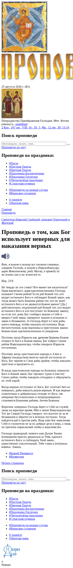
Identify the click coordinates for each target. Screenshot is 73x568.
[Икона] (11, 117)
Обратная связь (18, 203)
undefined (21, 124)
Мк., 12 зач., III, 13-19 (55, 127)
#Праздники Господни (23, 176)
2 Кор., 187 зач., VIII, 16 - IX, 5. (21, 127)
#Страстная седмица (22, 183)
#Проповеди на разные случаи (28, 189)
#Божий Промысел (21, 453)
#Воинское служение (22, 193)
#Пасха (13, 163)
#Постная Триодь (20, 166)
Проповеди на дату (13, 147)
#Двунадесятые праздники (26, 180)
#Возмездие (16, 456)
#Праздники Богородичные (26, 173)
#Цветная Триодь (20, 170)
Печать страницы (12, 463)
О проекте (15, 199)
